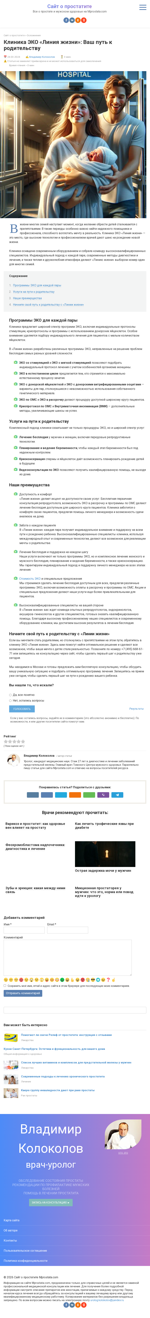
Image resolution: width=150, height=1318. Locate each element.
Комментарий (13, 937)
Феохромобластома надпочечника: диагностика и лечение (35, 847)
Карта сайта (11, 1220)
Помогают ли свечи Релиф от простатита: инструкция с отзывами (66, 1035)
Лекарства (27, 1040)
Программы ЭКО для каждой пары (37, 285)
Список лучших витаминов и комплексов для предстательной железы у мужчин (76, 1062)
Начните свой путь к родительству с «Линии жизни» (48, 304)
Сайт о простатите (69, 6)
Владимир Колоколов (42, 56)
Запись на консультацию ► (51, 1202)
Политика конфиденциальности (25, 1260)
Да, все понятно (23, 695)
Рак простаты (29, 1095)
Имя (8, 924)
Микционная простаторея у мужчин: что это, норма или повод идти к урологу (104, 892)
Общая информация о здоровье (23, 1053)
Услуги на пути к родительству (34, 292)
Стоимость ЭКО (30, 578)
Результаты (136, 709)
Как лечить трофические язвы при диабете (104, 826)
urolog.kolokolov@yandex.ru (107, 1300)
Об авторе (11, 1230)
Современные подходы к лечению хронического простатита (63, 1076)
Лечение (26, 1081)
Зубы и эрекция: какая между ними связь (35, 890)
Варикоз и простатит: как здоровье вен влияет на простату (35, 826)
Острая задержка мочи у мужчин (103, 870)
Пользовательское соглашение (25, 1250)
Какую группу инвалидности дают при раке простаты (58, 1090)
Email (51, 924)
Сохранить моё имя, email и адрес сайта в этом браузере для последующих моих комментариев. (69, 986)
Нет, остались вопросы (28, 700)
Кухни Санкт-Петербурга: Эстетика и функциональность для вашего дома (54, 1049)
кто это (123, 1152)
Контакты (10, 1240)
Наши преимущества (27, 298)
